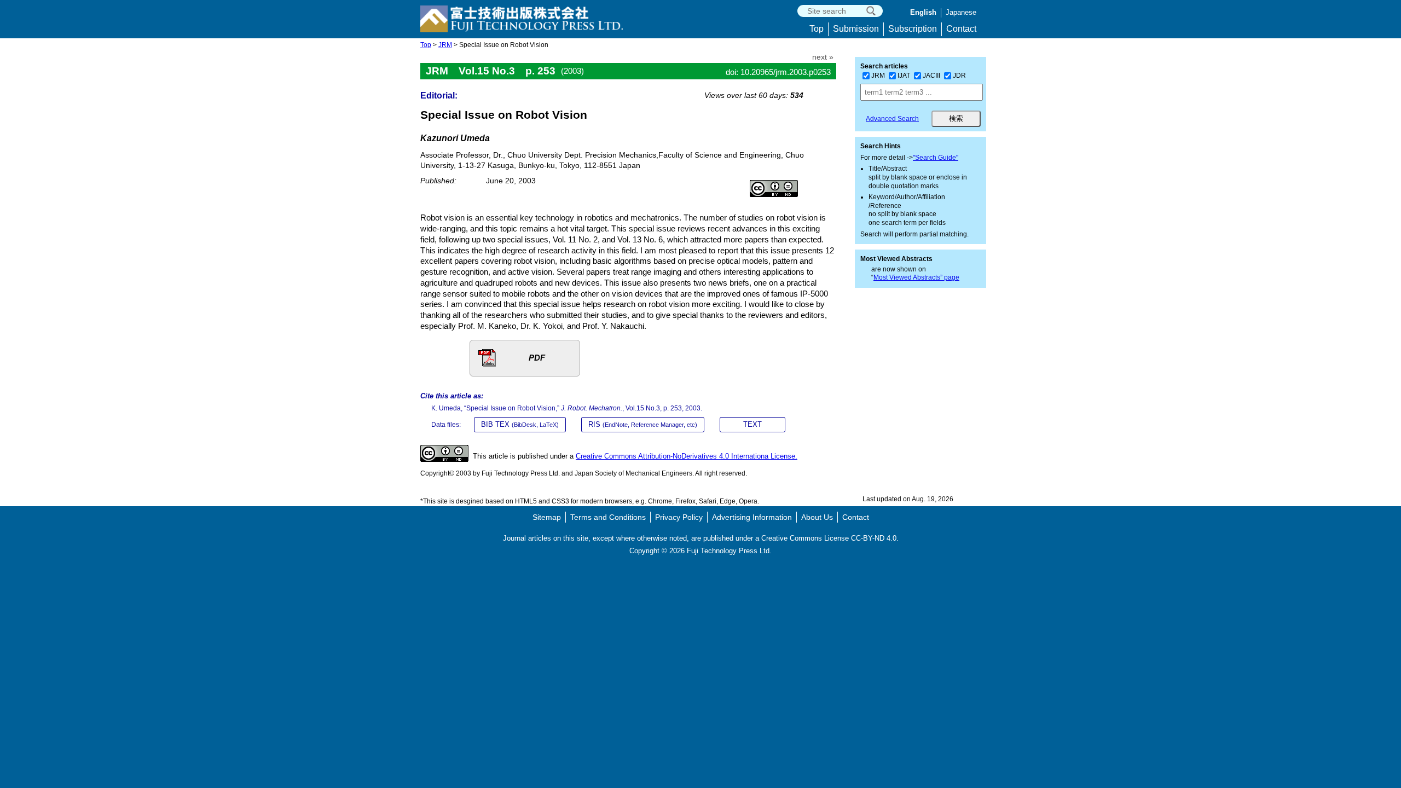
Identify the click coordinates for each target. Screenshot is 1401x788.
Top (816, 28)
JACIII (931, 75)
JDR (959, 75)
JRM (445, 45)
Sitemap (546, 517)
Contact (961, 28)
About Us (817, 517)
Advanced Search (892, 119)
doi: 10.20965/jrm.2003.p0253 (778, 72)
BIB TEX (520, 424)
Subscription (912, 28)
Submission (856, 28)
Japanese (961, 12)
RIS (642, 424)
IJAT (904, 75)
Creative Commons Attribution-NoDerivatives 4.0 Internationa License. (686, 456)
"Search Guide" (935, 157)
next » (822, 57)
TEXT (752, 424)
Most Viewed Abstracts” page (916, 277)
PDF (537, 357)
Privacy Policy (679, 517)
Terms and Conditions (608, 517)
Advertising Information (752, 517)
